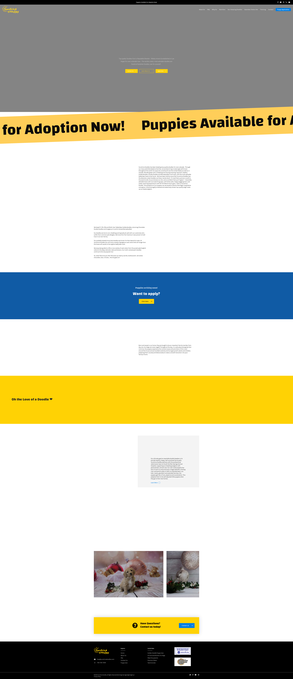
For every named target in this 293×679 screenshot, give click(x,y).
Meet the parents (153, 658)
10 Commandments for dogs (156, 655)
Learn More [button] (154, 482)
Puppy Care (124, 663)
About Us (123, 655)
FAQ (122, 658)
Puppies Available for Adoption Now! (146, 2)
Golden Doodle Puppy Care (156, 653)
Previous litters (152, 660)
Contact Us (124, 660)
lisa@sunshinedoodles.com (105, 659)
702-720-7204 (101, 662)
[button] (131, 71)
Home (122, 653)
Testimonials (152, 663)
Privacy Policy (97, 676)
